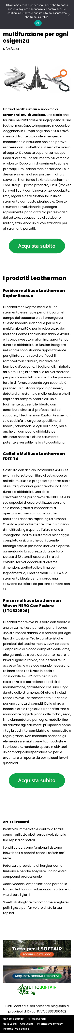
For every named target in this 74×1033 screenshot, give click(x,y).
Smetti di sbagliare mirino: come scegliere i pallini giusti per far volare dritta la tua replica (36, 907)
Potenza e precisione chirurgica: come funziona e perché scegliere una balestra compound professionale (35, 871)
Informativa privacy (50, 1023)
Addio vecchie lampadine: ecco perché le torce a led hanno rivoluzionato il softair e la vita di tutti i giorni (36, 889)
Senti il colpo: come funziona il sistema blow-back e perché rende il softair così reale (34, 853)
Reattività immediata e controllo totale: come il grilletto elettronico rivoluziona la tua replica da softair (34, 834)
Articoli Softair (37, 1018)
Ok (38, 23)
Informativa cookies (16, 1028)
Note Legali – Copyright (18, 1023)
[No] (69, 15)
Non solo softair (13, 1018)
